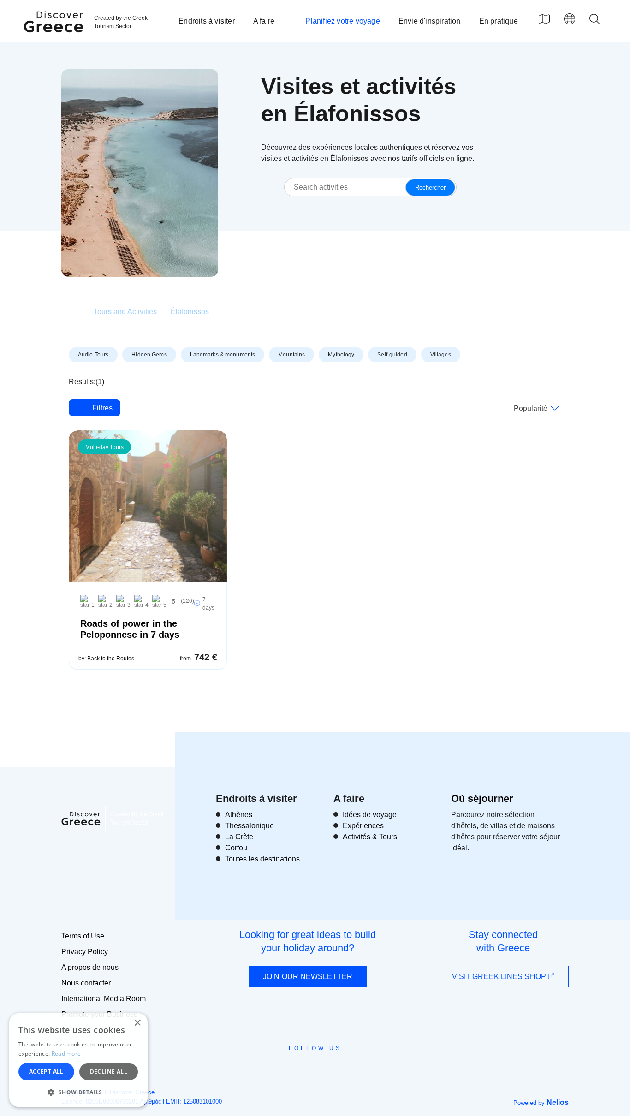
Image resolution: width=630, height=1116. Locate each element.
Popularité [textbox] (530, 408)
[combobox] (533, 408)
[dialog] (78, 1060)
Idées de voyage (370, 815)
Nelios (558, 1102)
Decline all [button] (108, 1071)
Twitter (307, 1064)
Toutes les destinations (262, 859)
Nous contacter (86, 983)
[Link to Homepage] (54, 37)
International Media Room (103, 999)
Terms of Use (82, 936)
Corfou (236, 848)
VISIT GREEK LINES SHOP (500, 976)
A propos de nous (90, 967)
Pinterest (341, 1069)
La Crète (239, 837)
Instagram (290, 1069)
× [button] (137, 1023)
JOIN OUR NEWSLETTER (307, 976)
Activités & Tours (370, 837)
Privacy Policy (84, 952)
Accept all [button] (46, 1071)
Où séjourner (482, 798)
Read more (66, 1053)
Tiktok (357, 1065)
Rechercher (430, 187)
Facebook (274, 1069)
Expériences (363, 826)
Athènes (238, 815)
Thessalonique (249, 826)
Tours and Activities (125, 311)
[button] (78, 1092)
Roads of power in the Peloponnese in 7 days (129, 629)
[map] (544, 19)
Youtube (325, 1069)
